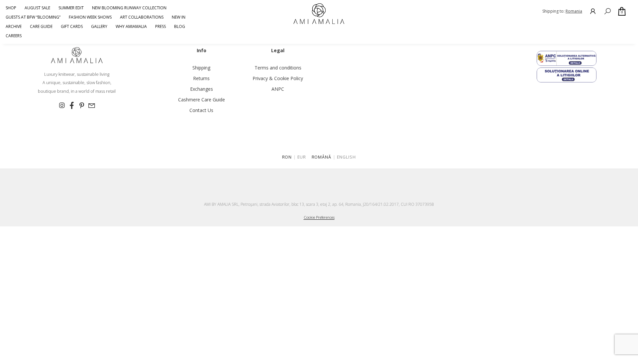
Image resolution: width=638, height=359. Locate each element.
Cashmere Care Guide (201, 99)
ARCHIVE (14, 26)
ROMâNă (322, 157)
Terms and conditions (278, 67)
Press (160, 26)
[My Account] (593, 11)
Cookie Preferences (319, 217)
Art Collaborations (141, 17)
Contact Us (201, 110)
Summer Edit (71, 8)
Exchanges (201, 89)
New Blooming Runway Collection (129, 8)
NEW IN (178, 17)
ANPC (277, 89)
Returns (201, 78)
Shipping (201, 67)
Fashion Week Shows (90, 17)
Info (201, 50)
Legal (277, 50)
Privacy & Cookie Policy (278, 78)
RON (287, 157)
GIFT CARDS (72, 26)
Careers (14, 36)
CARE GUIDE (41, 26)
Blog (179, 26)
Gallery (99, 26)
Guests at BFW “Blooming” (33, 17)
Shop (11, 8)
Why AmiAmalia (131, 26)
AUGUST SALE (37, 8)
